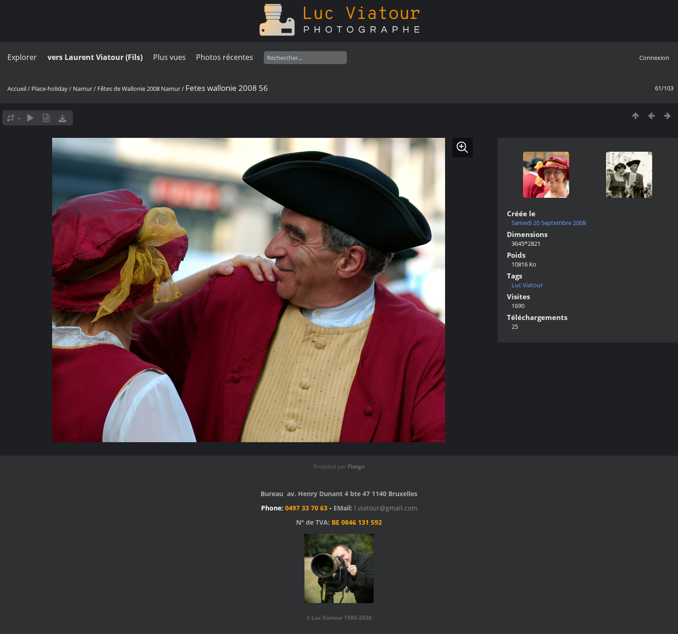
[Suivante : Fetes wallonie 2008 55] (668, 115)
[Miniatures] (635, 115)
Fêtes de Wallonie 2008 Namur (138, 88)
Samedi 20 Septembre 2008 (548, 223)
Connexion (654, 57)
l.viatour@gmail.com (385, 508)
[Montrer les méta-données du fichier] (46, 118)
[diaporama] (30, 118)
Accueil (16, 88)
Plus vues (169, 57)
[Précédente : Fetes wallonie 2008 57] (651, 115)
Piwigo (356, 466)
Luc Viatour (527, 285)
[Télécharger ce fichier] (62, 118)
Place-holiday (49, 88)
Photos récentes (224, 57)
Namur (82, 88)
